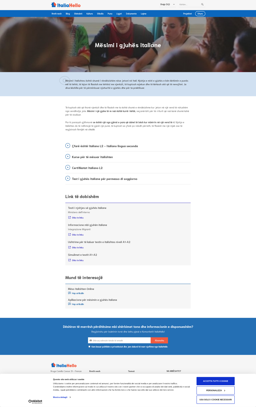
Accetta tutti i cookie (215, 381)
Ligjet (119, 13)
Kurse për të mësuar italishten (92, 157)
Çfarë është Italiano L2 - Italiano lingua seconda (105, 146)
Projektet (187, 13)
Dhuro (200, 13)
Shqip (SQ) (165, 4)
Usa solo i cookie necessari (215, 399)
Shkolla (100, 13)
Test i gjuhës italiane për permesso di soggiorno (104, 178)
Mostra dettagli (60, 397)
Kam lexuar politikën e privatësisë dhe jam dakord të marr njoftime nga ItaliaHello (130, 346)
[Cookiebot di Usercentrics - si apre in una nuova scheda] (35, 402)
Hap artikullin (78, 293)
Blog (68, 13)
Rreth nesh (57, 13)
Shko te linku (77, 217)
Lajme (143, 13)
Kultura (90, 13)
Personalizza (214, 390)
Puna (110, 13)
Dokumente (131, 13)
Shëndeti (78, 13)
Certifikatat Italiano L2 (87, 168)
